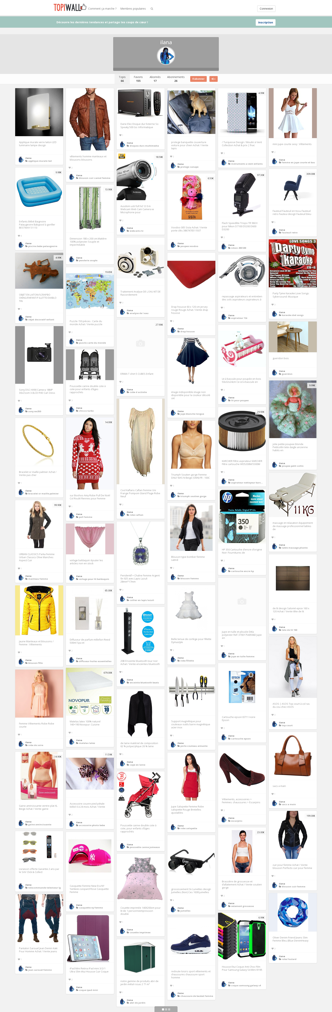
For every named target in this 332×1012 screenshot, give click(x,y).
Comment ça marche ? (102, 8)
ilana (28, 158)
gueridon (287, 373)
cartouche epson (241, 738)
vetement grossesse (242, 906)
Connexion (266, 8)
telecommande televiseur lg (44, 887)
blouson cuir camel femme (94, 178)
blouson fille (35, 662)
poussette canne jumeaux (145, 847)
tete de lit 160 (289, 629)
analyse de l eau (139, 313)
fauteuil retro (290, 232)
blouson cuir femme (293, 886)
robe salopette (188, 828)
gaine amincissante (39, 824)
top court (287, 725)
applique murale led (40, 160)
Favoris (138, 79)
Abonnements (176, 79)
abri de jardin (137, 1002)
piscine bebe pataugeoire (42, 246)
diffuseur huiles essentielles (95, 661)
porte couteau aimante (194, 745)
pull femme (85, 517)
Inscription (265, 22)
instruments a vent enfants (247, 163)
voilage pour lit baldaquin (94, 579)
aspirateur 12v (239, 318)
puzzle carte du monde (92, 342)
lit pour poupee (240, 400)
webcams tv (136, 230)
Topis (122, 79)
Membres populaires (133, 8)
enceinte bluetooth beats (144, 682)
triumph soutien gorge (193, 496)
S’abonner (198, 78)
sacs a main (289, 804)
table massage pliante (295, 547)
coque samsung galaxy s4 (246, 985)
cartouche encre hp (242, 571)
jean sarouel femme (40, 969)
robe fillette (187, 660)
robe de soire (35, 745)
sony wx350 (34, 411)
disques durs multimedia (144, 145)
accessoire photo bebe (92, 825)
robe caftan (136, 514)
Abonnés (155, 79)
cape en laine (137, 764)
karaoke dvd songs (293, 315)
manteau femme (38, 578)
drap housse (187, 331)
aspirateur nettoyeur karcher (248, 482)
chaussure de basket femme (196, 996)
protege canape (189, 166)
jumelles (185, 910)
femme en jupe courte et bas (298, 162)
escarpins (236, 820)
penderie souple (88, 260)
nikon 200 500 (238, 247)
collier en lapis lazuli (142, 600)
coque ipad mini (88, 990)
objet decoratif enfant (41, 319)
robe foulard (289, 959)
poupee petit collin (293, 465)
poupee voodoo (189, 246)
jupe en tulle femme (242, 656)
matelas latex (87, 743)
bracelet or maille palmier (43, 493)
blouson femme (189, 578)
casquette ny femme (91, 907)
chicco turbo (86, 410)
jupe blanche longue (192, 413)
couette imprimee (140, 932)
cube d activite (138, 392)
